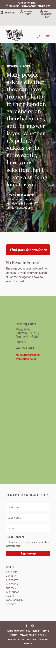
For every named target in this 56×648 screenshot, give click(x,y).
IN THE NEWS (12, 592)
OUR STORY (12, 580)
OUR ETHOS (12, 584)
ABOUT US (11, 576)
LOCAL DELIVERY (14, 600)
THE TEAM (11, 588)
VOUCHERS (11, 572)
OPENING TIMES (28, 13)
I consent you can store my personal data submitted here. (27, 544)
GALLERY (10, 596)
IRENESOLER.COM (15, 639)
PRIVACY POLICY (28, 635)
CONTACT (11, 604)
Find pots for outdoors (28, 250)
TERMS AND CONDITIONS (18, 631)
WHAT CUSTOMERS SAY (47, 14)
